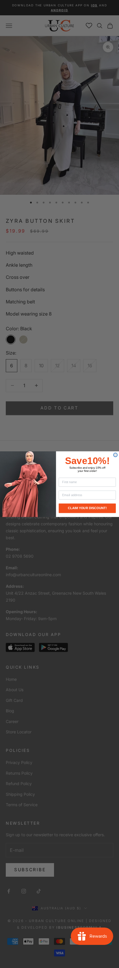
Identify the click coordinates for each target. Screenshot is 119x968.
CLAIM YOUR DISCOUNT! (87, 508)
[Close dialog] (116, 455)
